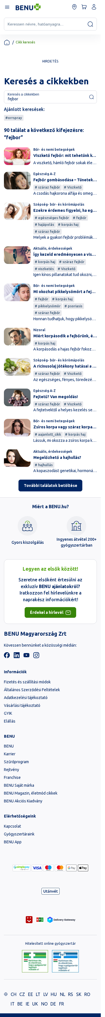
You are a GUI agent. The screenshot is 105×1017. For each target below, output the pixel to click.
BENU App (13, 842)
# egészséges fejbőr (52, 218)
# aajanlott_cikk (48, 434)
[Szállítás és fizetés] (22, 868)
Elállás (9, 721)
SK (78, 994)
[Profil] (94, 7)
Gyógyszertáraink (19, 834)
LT (38, 994)
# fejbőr (79, 218)
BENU (9, 746)
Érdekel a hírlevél (46, 612)
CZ (22, 994)
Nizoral (39, 330)
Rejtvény (11, 769)
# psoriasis (73, 306)
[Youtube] (26, 656)
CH (14, 994)
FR (61, 1003)
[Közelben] (74, 7)
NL (62, 994)
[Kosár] (84, 7)
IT (13, 1003)
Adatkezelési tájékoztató (26, 697)
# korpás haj (68, 224)
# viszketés (44, 269)
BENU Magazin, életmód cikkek (30, 793)
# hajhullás (44, 465)
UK (35, 1003)
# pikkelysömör (47, 306)
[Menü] (7, 7)
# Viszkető (72, 187)
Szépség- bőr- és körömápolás (58, 204)
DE (53, 1003)
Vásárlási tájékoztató (22, 705)
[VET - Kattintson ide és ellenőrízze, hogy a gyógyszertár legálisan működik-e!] (65, 961)
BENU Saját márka (19, 785)
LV (45, 994)
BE (20, 1003)
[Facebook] (7, 656)
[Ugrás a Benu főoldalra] (28, 7)
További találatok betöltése (50, 485)
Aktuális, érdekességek (52, 248)
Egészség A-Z (44, 174)
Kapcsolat (12, 826)
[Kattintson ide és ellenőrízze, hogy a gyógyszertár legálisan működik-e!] (35, 961)
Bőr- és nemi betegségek (54, 149)
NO (44, 1003)
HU (54, 994)
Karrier (9, 754)
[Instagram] (36, 656)
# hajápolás (44, 224)
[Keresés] (90, 24)
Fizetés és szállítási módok (27, 682)
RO (87, 994)
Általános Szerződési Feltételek (32, 690)
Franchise (12, 777)
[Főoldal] (7, 42)
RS (70, 994)
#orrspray (13, 118)
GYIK (8, 713)
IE (27, 1003)
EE (30, 994)
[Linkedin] (17, 656)
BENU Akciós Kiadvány (23, 801)
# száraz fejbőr (47, 187)
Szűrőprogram (16, 762)
